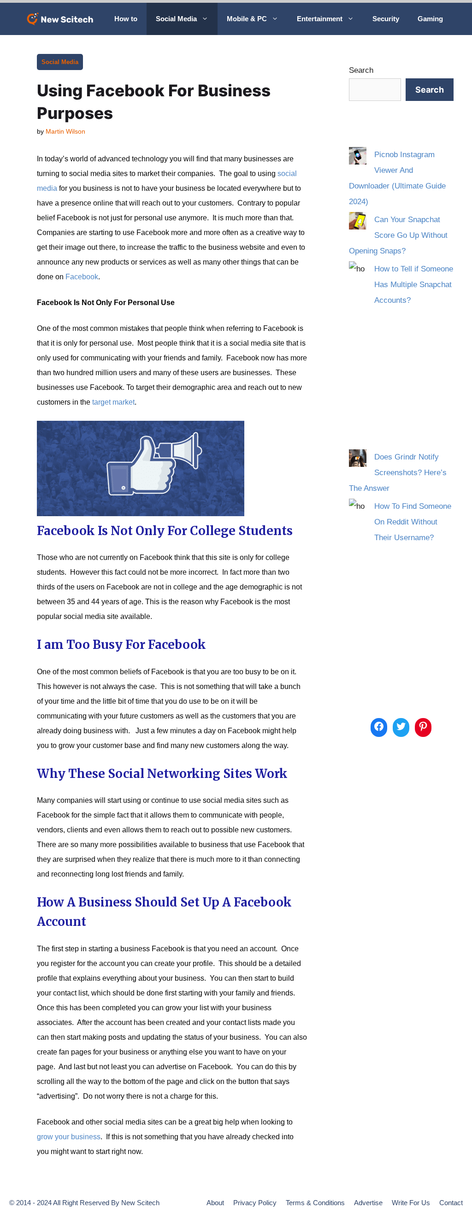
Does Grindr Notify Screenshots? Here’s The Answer (398, 473)
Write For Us (411, 1203)
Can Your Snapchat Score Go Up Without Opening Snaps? (398, 235)
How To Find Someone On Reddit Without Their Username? (412, 522)
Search (361, 70)
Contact (451, 1203)
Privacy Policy (255, 1203)
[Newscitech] (62, 19)
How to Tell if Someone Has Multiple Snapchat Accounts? (413, 285)
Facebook (81, 277)
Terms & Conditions (315, 1203)
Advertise (368, 1203)
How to (125, 19)
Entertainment (319, 19)
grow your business (68, 1137)
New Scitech (140, 1203)
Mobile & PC (247, 19)
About (215, 1203)
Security (385, 19)
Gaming (430, 19)
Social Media (176, 19)
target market (113, 402)
